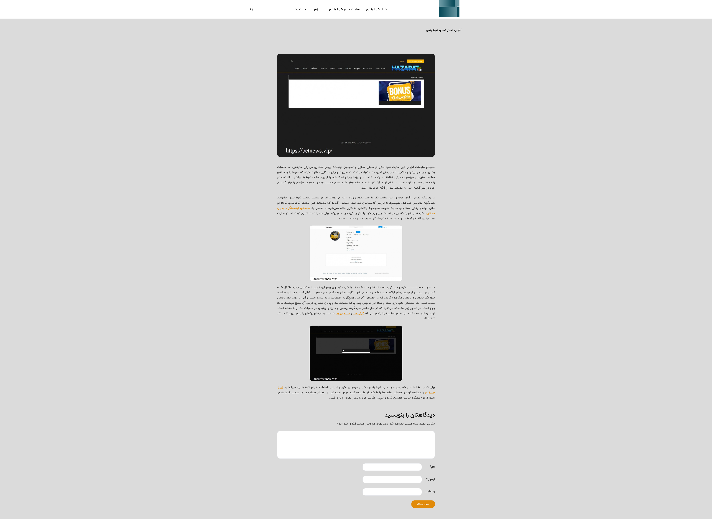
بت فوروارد (343, 313)
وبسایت (430, 491)
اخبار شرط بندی (377, 9)
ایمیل (430, 479)
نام (432, 466)
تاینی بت (358, 313)
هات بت (300, 9)
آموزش (317, 9)
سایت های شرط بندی (344, 9)
